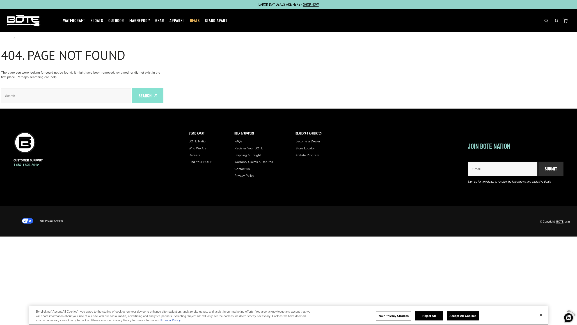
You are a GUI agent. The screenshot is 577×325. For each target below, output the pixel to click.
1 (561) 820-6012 (26, 165)
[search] (546, 21)
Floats (97, 20)
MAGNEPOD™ (139, 20)
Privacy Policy (170, 320)
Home (6, 38)
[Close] (541, 315)
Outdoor (116, 20)
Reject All (429, 315)
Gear (159, 20)
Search (145, 95)
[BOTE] (24, 21)
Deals (194, 20)
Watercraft (74, 20)
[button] (556, 21)
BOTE (559, 221)
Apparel (177, 20)
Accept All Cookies (462, 315)
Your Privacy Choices (51, 220)
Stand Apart (216, 20)
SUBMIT (551, 169)
